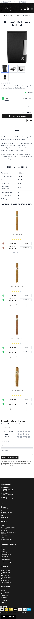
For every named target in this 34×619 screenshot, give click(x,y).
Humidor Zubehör (6, 582)
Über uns (3, 507)
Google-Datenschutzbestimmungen (17, 463)
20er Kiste (26, 299)
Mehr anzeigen (7, 539)
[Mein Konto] (24, 8)
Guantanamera (5, 559)
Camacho (4, 594)
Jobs (2, 510)
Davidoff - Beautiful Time (8, 532)
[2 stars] (21, 431)
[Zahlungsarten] (15, 609)
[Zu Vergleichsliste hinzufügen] (31, 120)
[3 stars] (23, 431)
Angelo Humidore (6, 572)
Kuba (2, 525)
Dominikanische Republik (8, 527)
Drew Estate (4, 595)
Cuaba (3, 551)
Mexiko (3, 537)
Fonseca (3, 558)
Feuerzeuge (19, 15)
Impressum (4, 513)
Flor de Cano (4, 556)
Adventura (4, 590)
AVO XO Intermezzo (17, 390)
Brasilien (3, 533)
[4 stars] (26, 431)
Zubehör (10, 15)
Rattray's (27, 15)
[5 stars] (29, 431)
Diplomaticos (5, 553)
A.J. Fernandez (5, 592)
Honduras (4, 528)
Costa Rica (4, 535)
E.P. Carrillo (4, 597)
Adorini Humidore (6, 570)
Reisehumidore (5, 580)
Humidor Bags (5, 575)
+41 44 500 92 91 (8, 494)
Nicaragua (4, 530)
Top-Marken (5, 586)
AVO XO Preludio (17, 234)
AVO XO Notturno (17, 286)
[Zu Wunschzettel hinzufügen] (27, 120)
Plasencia (4, 602)
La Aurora (4, 599)
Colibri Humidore (6, 574)
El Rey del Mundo (6, 554)
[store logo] (5, 8)
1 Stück (26, 295)
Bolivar (3, 548)
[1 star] (18, 431)
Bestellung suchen (6, 512)
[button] (8, 617)
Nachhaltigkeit (5, 508)
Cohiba (3, 549)
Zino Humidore (5, 579)
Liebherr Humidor (6, 577)
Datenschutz (4, 517)
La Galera (4, 600)
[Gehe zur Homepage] (4, 16)
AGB (2, 515)
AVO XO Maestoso (17, 338)
